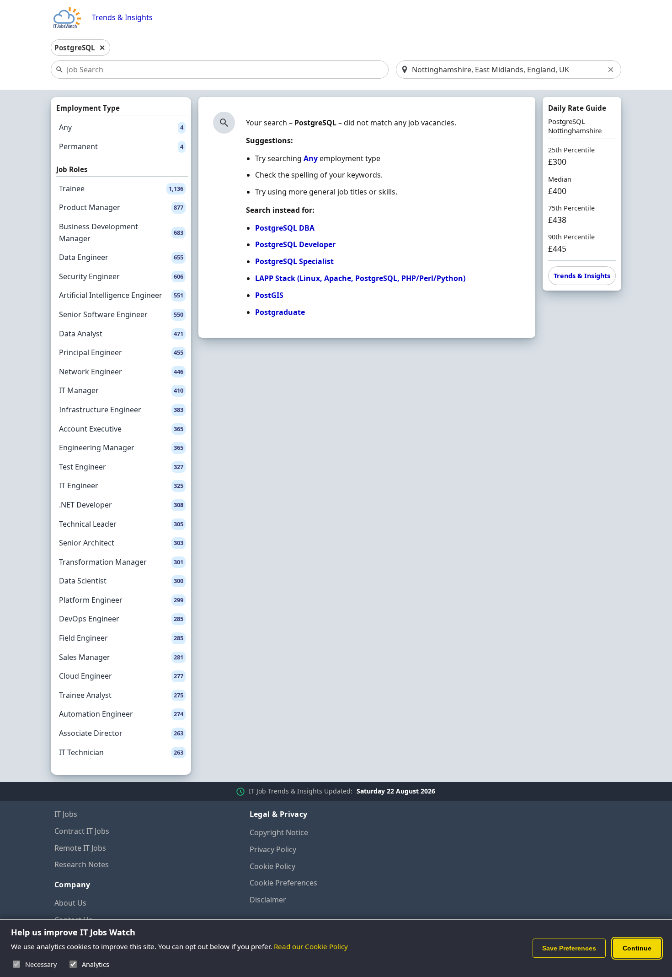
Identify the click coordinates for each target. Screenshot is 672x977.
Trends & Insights (122, 17)
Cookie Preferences (283, 883)
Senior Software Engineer (121, 314)
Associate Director (121, 733)
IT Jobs (65, 814)
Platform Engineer (121, 600)
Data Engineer (121, 257)
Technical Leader (121, 524)
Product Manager (121, 207)
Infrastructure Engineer (121, 410)
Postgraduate (280, 312)
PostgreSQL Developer (295, 244)
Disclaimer (268, 900)
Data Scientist (121, 581)
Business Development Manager (121, 232)
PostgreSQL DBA (285, 228)
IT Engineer (121, 485)
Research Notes (81, 864)
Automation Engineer (121, 714)
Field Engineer (121, 638)
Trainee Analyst (121, 695)
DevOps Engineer (121, 619)
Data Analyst (121, 334)
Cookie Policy (272, 866)
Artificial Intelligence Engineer (121, 295)
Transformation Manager (121, 562)
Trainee (121, 189)
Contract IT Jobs (81, 831)
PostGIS (269, 295)
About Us (70, 903)
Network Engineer (121, 372)
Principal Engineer (121, 352)
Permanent (121, 146)
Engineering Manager (121, 448)
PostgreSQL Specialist (294, 261)
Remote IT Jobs (80, 848)
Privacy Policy (273, 849)
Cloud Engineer (121, 676)
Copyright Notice (279, 832)
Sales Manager (121, 657)
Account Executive (121, 429)
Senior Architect (121, 543)
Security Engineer (121, 276)
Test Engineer (121, 467)
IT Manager (121, 390)
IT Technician (121, 752)
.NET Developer (121, 505)
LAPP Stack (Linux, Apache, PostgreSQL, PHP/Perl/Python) (360, 278)
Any (121, 127)
